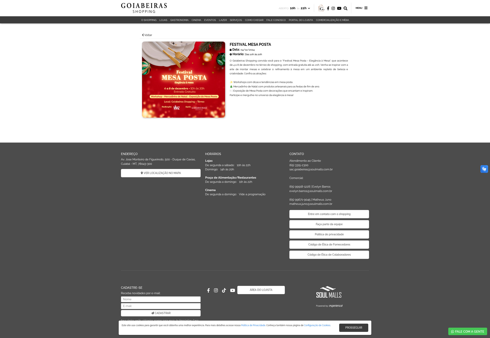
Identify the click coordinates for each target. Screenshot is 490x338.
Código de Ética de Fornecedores (329, 244)
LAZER (223, 20)
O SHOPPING (148, 20)
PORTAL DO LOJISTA (301, 20)
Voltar (148, 35)
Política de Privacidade (253, 325)
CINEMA (196, 20)
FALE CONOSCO (276, 20)
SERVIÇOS (236, 20)
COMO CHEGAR (254, 20)
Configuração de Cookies (317, 325)
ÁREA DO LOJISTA (261, 289)
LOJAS (163, 20)
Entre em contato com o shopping (329, 214)
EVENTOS (210, 20)
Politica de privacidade (329, 234)
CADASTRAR (162, 313)
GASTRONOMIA (179, 20)
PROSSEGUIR (353, 327)
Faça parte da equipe (329, 224)
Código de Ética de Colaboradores (329, 254)
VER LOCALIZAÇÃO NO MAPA (162, 173)
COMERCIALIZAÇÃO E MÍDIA (332, 20)
